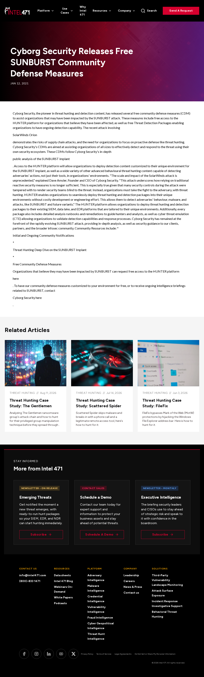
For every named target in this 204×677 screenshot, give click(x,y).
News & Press (133, 587)
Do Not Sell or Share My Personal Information (155, 654)
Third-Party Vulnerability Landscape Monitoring (167, 580)
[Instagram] (36, 654)
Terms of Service (103, 654)
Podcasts (60, 603)
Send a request (181, 10)
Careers (129, 581)
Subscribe (38, 534)
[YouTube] (61, 654)
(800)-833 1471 (29, 581)
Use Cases (65, 10)
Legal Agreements (123, 654)
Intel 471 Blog (63, 581)
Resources (100, 10)
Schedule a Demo (99, 534)
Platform (43, 10)
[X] (73, 654)
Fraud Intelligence (100, 617)
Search (152, 10)
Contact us (131, 592)
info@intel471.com (32, 575)
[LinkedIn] (49, 654)
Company (124, 10)
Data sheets (62, 575)
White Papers (63, 597)
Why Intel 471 (83, 10)
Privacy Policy (87, 654)
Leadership (131, 575)
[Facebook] (24, 654)
